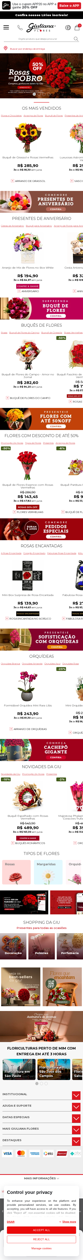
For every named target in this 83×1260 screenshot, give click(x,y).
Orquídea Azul (52, 663)
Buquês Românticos (30, 843)
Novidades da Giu (41, 766)
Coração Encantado (34, 553)
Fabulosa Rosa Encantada (61, 553)
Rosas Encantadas (41, 546)
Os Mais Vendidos (41, 108)
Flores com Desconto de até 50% (41, 435)
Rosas (4, 332)
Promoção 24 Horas (12, 442)
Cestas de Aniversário (12, 225)
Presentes (48, 442)
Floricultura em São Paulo (17, 1074)
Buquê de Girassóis (51, 332)
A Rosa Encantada (11, 553)
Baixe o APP (69, 5)
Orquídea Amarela (32, 663)
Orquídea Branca (10, 663)
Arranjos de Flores (33, 115)
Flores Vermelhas (30, 512)
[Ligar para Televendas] (20, 28)
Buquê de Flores (54, 115)
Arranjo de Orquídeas (30, 729)
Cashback (68, 28)
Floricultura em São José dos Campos (52, 1072)
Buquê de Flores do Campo (24, 332)
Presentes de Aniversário (41, 218)
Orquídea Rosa (70, 663)
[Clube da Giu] (41, 1041)
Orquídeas (41, 656)
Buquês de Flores (41, 325)
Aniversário (30, 291)
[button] (34, 94)
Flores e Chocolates (11, 115)
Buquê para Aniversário (39, 225)
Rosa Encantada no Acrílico (30, 618)
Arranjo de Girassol (30, 180)
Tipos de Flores (33, 442)
